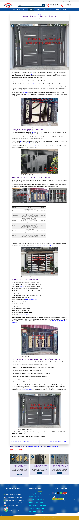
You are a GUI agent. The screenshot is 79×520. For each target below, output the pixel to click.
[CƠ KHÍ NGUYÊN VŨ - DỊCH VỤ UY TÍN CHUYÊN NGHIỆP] (10, 5)
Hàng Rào (45, 9)
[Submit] (43, 5)
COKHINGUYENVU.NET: (34, 446)
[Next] (69, 466)
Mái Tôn (51, 9)
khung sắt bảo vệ (27, 389)
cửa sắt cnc (21, 286)
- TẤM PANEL (40, 511)
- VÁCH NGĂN (41, 508)
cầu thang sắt (33, 145)
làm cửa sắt (25, 92)
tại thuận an (31, 299)
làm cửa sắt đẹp (28, 74)
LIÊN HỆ (64, 9)
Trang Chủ (15, 9)
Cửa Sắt (31, 9)
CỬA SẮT (31, 494)
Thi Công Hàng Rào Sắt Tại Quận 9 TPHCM (57, 441)
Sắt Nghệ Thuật (23, 9)
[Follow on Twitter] (55, 493)
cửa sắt (32, 83)
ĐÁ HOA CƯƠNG (32, 511)
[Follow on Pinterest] (63, 493)
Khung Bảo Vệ (38, 9)
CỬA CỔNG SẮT (38, 494)
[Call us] (61, 493)
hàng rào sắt (29, 293)
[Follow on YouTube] (66, 493)
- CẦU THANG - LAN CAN (34, 497)
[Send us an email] (58, 493)
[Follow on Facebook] (53, 493)
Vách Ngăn (58, 9)
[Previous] (10, 466)
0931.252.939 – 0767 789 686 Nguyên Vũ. (45, 245)
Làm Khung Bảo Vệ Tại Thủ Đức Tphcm (20, 441)
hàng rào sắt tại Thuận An (24, 314)
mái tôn (27, 142)
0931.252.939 (10, 503)
